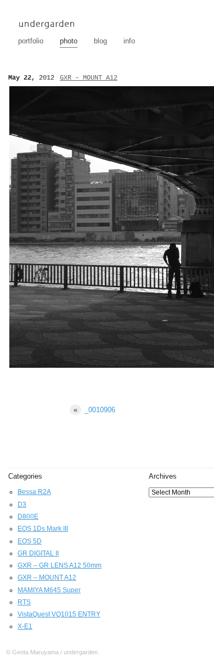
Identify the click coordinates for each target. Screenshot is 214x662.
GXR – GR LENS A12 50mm (60, 565)
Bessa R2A (34, 492)
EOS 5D (30, 541)
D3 (22, 504)
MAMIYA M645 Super (49, 590)
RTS (24, 602)
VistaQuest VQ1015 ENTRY (59, 614)
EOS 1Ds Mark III (43, 528)
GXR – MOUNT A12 (88, 78)
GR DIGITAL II (38, 553)
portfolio (30, 41)
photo (68, 41)
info (129, 41)
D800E (28, 516)
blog (100, 41)
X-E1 (25, 626)
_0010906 (94, 410)
